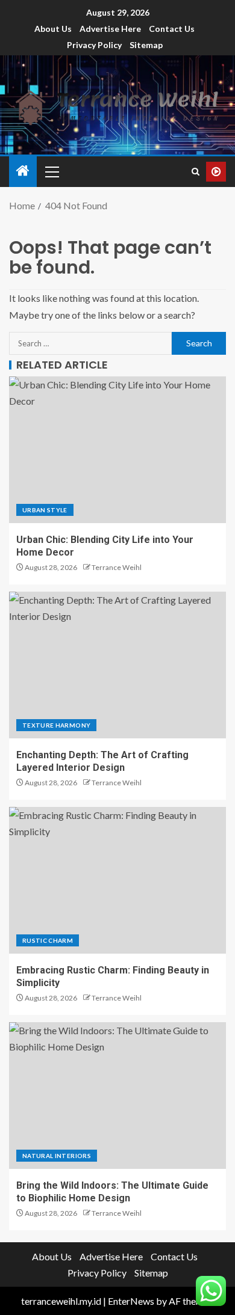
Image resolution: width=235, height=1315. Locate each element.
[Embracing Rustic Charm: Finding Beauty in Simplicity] (117, 880)
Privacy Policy (94, 45)
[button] (51, 171)
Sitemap (146, 45)
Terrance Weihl (117, 567)
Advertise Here (110, 28)
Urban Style (44, 509)
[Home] (23, 171)
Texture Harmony (56, 725)
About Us (53, 28)
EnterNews (131, 1301)
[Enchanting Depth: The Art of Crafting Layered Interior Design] (117, 665)
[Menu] (51, 171)
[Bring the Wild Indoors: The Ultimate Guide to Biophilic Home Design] (117, 1095)
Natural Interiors (56, 1155)
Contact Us (172, 28)
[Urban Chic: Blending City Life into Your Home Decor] (117, 449)
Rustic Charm (47, 940)
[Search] (195, 171)
